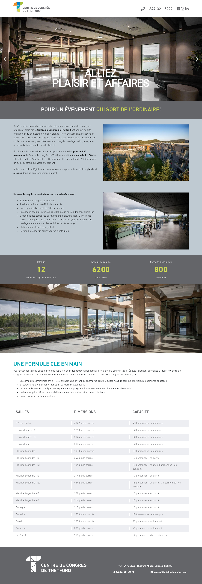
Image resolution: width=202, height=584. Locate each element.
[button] (4, 59)
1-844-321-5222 (159, 9)
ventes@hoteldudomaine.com (170, 572)
